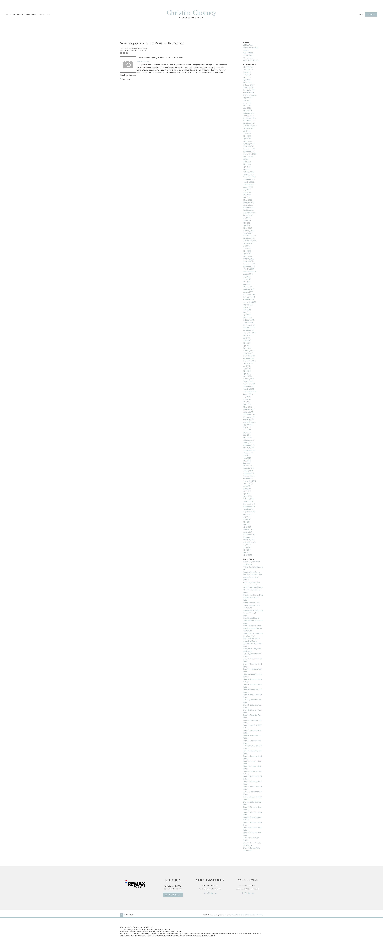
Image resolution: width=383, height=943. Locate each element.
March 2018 (247, 317)
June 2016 (247, 368)
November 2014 (249, 417)
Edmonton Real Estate (251, 572)
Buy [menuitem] (41, 14)
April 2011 (246, 524)
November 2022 (249, 179)
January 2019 (248, 292)
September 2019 (249, 271)
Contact (371, 14)
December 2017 (249, 325)
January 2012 (248, 501)
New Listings (248, 53)
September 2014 (249, 422)
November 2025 (249, 90)
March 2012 (247, 496)
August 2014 (248, 425)
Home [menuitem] (13, 14)
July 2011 (246, 517)
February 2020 (249, 259)
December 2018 (249, 294)
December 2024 (249, 118)
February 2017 (248, 351)
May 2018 (246, 312)
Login (361, 14)
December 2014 (249, 414)
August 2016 (248, 363)
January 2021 (248, 233)
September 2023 (249, 154)
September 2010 (249, 542)
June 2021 (247, 220)
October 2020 (248, 238)
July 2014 (246, 427)
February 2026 (248, 85)
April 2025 (247, 108)
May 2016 (246, 371)
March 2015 (247, 407)
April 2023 (247, 167)
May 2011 (246, 522)
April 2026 (247, 80)
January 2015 (248, 412)
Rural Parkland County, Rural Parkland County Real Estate (253, 620)
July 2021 (246, 218)
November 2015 (249, 386)
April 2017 (246, 346)
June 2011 (246, 519)
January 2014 (248, 443)
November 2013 (249, 445)
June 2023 (247, 162)
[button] (361, 14)
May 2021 (246, 223)
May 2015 (246, 402)
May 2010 (247, 550)
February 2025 (248, 113)
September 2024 (249, 126)
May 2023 (247, 164)
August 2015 (248, 394)
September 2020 (249, 241)
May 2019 (246, 282)
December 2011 (249, 504)
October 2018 (248, 299)
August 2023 (248, 156)
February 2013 (248, 468)
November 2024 (249, 121)
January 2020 (248, 261)
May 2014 (247, 432)
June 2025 (247, 103)
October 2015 (248, 389)
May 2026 (247, 77)
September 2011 (249, 512)
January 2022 (248, 205)
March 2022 (247, 200)
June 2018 (247, 310)
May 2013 (246, 460)
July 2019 (246, 277)
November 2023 (249, 151)
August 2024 (248, 128)
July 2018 (246, 307)
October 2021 (248, 210)
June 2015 (247, 399)
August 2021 (248, 215)
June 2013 (247, 458)
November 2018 (249, 297)
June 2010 (247, 547)
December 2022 (249, 177)
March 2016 (247, 376)
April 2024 (247, 138)
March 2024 (247, 141)
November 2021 (249, 207)
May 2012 (246, 491)
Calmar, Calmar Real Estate (253, 567)
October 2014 (248, 420)
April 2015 (246, 404)
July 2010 (246, 545)
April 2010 (247, 552)
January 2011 (248, 532)
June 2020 (247, 248)
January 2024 (248, 146)
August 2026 (248, 69)
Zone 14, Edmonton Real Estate (136, 50)
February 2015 (248, 409)
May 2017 (246, 343)
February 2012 (248, 499)
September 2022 (249, 184)
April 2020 (247, 253)
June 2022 (247, 192)
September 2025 (249, 95)
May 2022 (247, 195)
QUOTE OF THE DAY (251, 60)
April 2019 (246, 284)
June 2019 (247, 279)
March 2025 (247, 110)
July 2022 (246, 190)
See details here (143, 61)
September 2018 (249, 302)
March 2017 (247, 348)
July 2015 (246, 397)
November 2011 (249, 506)
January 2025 (248, 116)
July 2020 (247, 246)
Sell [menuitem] (48, 14)
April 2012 (246, 494)
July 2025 (246, 100)
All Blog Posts (248, 45)
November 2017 (249, 328)
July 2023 (246, 159)
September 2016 (249, 361)
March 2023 (247, 169)
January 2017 (248, 353)
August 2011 (247, 514)
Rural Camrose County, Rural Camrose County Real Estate (251, 605)
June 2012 (247, 489)
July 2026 (246, 72)
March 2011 (247, 527)
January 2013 (248, 471)
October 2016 (248, 358)
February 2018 (248, 320)
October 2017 (248, 330)
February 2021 (248, 231)
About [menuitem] (20, 14)
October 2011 (248, 509)
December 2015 (249, 384)
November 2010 (249, 537)
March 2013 (247, 466)
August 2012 (248, 483)
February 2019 (248, 289)
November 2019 (249, 266)
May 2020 (247, 251)
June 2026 (247, 75)
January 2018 (248, 322)
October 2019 (248, 269)
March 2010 (247, 555)
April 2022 (247, 197)
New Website (248, 55)
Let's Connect (172, 895)
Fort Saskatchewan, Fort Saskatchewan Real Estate (252, 577)
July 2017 (246, 338)
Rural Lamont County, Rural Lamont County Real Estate (253, 612)
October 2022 (248, 182)
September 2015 (249, 391)
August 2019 (248, 274)
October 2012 (248, 478)
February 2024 (249, 144)
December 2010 (249, 534)
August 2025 (248, 98)
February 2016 (248, 379)
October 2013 (248, 448)
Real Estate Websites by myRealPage (252, 915)
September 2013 (249, 450)
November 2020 (249, 236)
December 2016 (249, 356)
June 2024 (247, 133)
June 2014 (247, 430)
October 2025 (248, 93)
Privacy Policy (235, 915)
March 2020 (247, 256)
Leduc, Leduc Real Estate (252, 587)
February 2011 (248, 529)
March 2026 (247, 82)
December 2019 (249, 264)
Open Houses (248, 58)
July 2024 (247, 131)
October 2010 (248, 540)
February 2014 (248, 440)
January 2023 (248, 174)
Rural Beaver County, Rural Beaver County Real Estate (253, 597)
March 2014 (247, 437)
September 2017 (249, 333)
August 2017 (248, 335)
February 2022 (248, 202)
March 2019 (247, 287)
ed (244, 569)
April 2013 (246, 463)
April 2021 (246, 225)
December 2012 (249, 473)
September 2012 (249, 481)
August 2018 (248, 305)
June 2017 (247, 340)
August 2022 (248, 187)
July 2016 (246, 366)
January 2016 (248, 381)
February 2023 (248, 172)
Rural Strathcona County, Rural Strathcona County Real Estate (252, 628)
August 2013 (248, 453)
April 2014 (247, 435)
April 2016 (246, 374)
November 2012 (249, 476)
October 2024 (248, 123)
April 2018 (246, 315)
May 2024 (247, 136)
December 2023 (249, 149)
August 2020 (248, 243)
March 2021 (247, 228)
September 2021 (249, 213)
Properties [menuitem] (31, 14)
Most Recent (248, 67)
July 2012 (246, 486)
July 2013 (246, 455)
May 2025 (247, 105)
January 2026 (248, 87)
